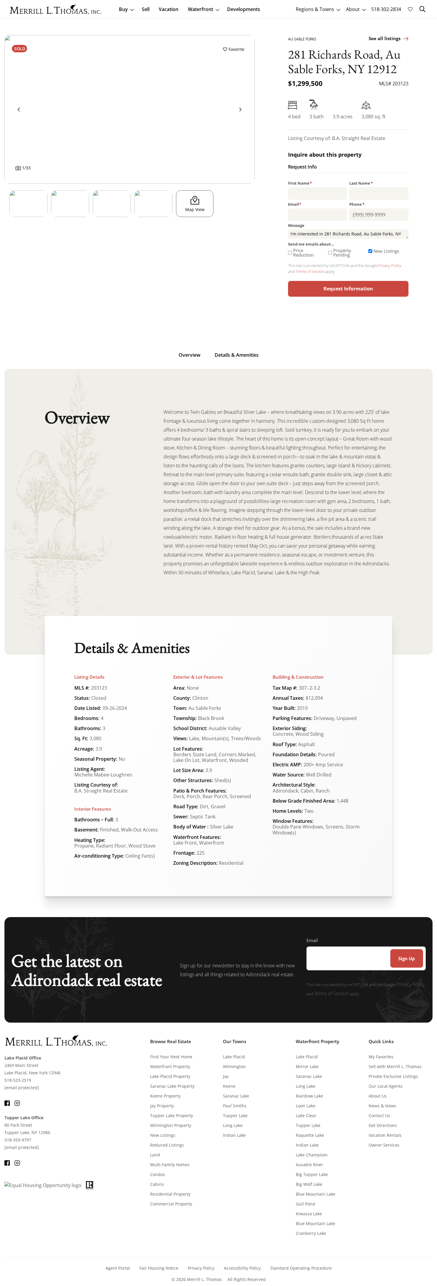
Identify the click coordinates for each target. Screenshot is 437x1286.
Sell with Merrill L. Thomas (395, 1066)
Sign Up (406, 958)
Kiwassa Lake (309, 1213)
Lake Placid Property (170, 1076)
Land (155, 1155)
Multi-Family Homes (170, 1164)
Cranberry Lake (311, 1233)
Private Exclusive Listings (393, 1076)
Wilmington (234, 1066)
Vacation (168, 9)
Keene (229, 1086)
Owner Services (384, 1145)
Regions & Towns (315, 9)
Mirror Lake (307, 1066)
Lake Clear (306, 1115)
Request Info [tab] (302, 167)
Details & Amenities (237, 355)
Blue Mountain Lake (315, 1194)
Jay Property (162, 1106)
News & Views (382, 1106)
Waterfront (200, 9)
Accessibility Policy (242, 1268)
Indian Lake (234, 1135)
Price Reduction (303, 252)
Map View (195, 209)
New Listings (386, 251)
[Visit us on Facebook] (7, 1102)
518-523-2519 (17, 1080)
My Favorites (381, 1056)
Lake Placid (234, 1056)
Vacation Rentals (385, 1135)
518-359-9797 (17, 1140)
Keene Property (165, 1096)
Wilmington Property (170, 1125)
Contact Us (379, 1115)
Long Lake (233, 1125)
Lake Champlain (312, 1155)
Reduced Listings (167, 1145)
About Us (378, 1096)
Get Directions (383, 1125)
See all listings (384, 38)
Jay (226, 1076)
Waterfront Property (170, 1066)
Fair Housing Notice (158, 1268)
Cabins (157, 1184)
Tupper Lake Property (171, 1115)
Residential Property (170, 1194)
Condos (157, 1174)
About (353, 9)
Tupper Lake (235, 1115)
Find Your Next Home (171, 1056)
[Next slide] (240, 109)
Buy (123, 9)
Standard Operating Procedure (301, 1268)
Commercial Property (171, 1204)
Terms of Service (310, 271)
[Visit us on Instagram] (17, 1102)
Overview (189, 355)
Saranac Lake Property (172, 1086)
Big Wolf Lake (309, 1184)
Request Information (348, 288)
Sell (146, 9)
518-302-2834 (386, 9)
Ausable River (309, 1164)
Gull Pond (305, 1204)
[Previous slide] (19, 109)
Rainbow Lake (309, 1096)
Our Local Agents (386, 1086)
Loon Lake (305, 1106)
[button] (422, 9)
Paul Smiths (234, 1106)
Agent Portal (118, 1268)
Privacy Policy (389, 265)
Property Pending (342, 252)
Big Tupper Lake (312, 1174)
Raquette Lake (310, 1135)
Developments (243, 9)
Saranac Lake (236, 1096)
